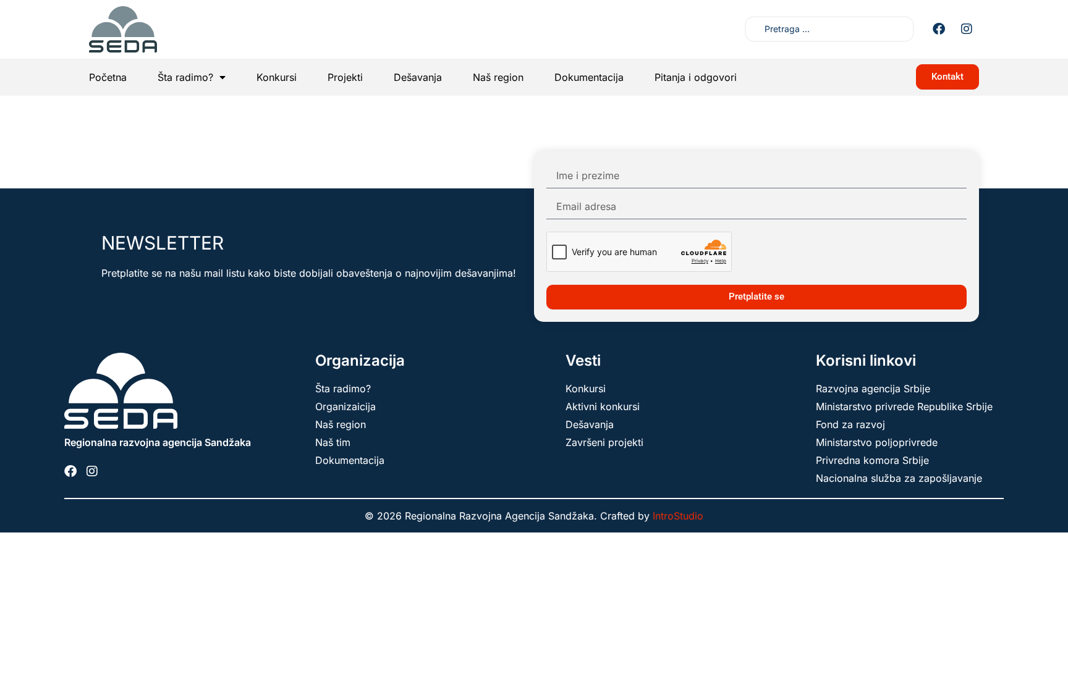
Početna (108, 77)
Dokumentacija (589, 77)
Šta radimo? (185, 77)
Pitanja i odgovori (696, 77)
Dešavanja (418, 77)
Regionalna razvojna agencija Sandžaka (157, 442)
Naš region (498, 77)
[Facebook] (938, 29)
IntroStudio (678, 516)
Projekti (345, 77)
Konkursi (276, 77)
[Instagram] (966, 29)
